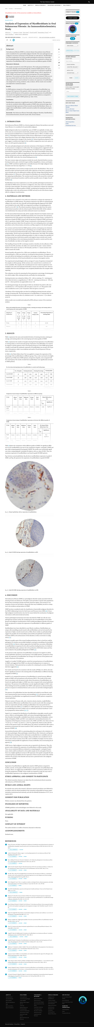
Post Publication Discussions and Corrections (51, 1009)
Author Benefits (23, 1000)
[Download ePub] (10, 40)
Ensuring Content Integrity (39, 1002)
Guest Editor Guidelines (38, 1007)
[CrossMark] (9, 17)
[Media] (59, 62)
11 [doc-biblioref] (10, 637)
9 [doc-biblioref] (17, 207)
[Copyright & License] (59, 57)
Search (76, 77)
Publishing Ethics (51, 1012)
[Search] (89, 2)
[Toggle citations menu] (13, 850)
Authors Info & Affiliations (21, 34)
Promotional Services (71, 125)
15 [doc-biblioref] (37, 694)
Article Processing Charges (25, 998)
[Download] (59, 52)
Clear (70, 77)
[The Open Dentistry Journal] (82, 1000)
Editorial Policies (37, 1000)
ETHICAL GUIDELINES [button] (40, 5)
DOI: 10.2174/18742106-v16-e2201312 (47, 37)
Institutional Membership (24, 1010)
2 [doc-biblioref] (32, 139)
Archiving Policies (23, 996)
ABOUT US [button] (30, 5)
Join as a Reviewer (70, 109)
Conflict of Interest (51, 1000)
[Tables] (59, 65)
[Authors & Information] (59, 49)
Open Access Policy (9, 1005)
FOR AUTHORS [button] (66, 5)
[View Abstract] (7, 40)
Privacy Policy (17, 1024)
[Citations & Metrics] (59, 54)
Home (24, 5)
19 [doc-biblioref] (10, 742)
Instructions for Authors (24, 1012)
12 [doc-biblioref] (14, 644)
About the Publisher (9, 998)
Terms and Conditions (9, 1024)
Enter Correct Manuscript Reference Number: (72, 88)
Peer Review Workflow (38, 1010)
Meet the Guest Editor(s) (10, 1002)
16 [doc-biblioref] (25, 710)
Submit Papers (72, 18)
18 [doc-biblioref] (15, 728)
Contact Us (23, 1024)
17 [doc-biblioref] (27, 710)
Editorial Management (38, 998)
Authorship (22, 1005)
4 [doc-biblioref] (36, 157)
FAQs (7, 1004)
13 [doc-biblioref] (35, 649)
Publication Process (37, 1012)
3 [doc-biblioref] (25, 143)
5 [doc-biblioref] (7, 164)
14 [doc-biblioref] (6, 689)
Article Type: (70, 70)
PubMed (25, 856)
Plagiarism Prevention (52, 1005)
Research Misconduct (52, 1013)
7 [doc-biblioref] (14, 174)
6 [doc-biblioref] (30, 165)
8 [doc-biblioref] (11, 180)
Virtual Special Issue (38, 1008)
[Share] (59, 68)
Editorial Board (9, 1000)
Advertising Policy (70, 122)
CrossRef (21, 849)
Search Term (69, 58)
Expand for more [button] (48, 329)
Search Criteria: (71, 64)
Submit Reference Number (72, 96)
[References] (59, 60)
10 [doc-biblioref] (46, 611)
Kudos (67, 123)
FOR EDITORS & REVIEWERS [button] (54, 5)
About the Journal (9, 996)
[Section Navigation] (1, 49)
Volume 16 (11, 8)
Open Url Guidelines (9, 1007)
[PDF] (14, 40)
